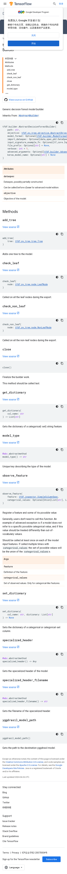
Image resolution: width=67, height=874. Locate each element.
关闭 (33, 35)
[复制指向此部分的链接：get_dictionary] (29, 393)
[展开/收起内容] (15, 59)
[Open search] (54, 4)
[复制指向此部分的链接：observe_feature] (31, 476)
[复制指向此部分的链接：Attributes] (17, 169)
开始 (33, 43)
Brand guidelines (10, 836)
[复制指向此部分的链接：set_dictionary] (29, 593)
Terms (5, 852)
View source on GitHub (21, 99)
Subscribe (51, 859)
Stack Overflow (9, 831)
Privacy (15, 852)
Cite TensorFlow (10, 841)
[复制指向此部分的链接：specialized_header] (36, 640)
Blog (4, 792)
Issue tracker (8, 821)
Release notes (9, 826)
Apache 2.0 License (28, 765)
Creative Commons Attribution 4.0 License (24, 762)
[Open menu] (5, 4)
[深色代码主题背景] (57, 122)
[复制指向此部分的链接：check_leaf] (22, 263)
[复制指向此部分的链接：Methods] (21, 212)
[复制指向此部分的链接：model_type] (22, 436)
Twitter (6, 802)
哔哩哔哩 (6, 807)
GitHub (5, 797)
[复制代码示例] (62, 122)
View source (9, 227)
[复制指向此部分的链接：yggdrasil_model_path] (39, 720)
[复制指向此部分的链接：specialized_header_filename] (51, 680)
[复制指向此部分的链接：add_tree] (19, 220)
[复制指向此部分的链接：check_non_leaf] (28, 306)
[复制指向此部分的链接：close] (14, 349)
